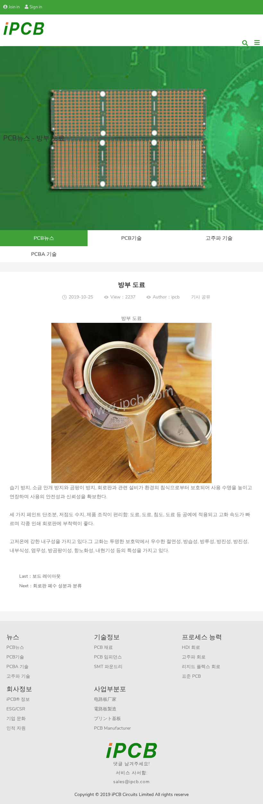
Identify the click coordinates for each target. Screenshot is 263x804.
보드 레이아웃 (46, 576)
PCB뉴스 (44, 238)
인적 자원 (16, 728)
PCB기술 (131, 238)
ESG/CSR (15, 709)
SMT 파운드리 (108, 667)
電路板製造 (105, 709)
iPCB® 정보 (18, 699)
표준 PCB (191, 676)
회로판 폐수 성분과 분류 (57, 586)
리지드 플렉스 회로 (201, 667)
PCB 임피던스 (108, 657)
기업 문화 (16, 719)
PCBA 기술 (44, 254)
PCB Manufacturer (112, 728)
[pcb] (23, 28)
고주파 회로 (194, 657)
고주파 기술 (219, 238)
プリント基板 (107, 719)
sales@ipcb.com (131, 782)
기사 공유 (200, 297)
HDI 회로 (191, 647)
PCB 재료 (103, 647)
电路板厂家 (105, 699)
